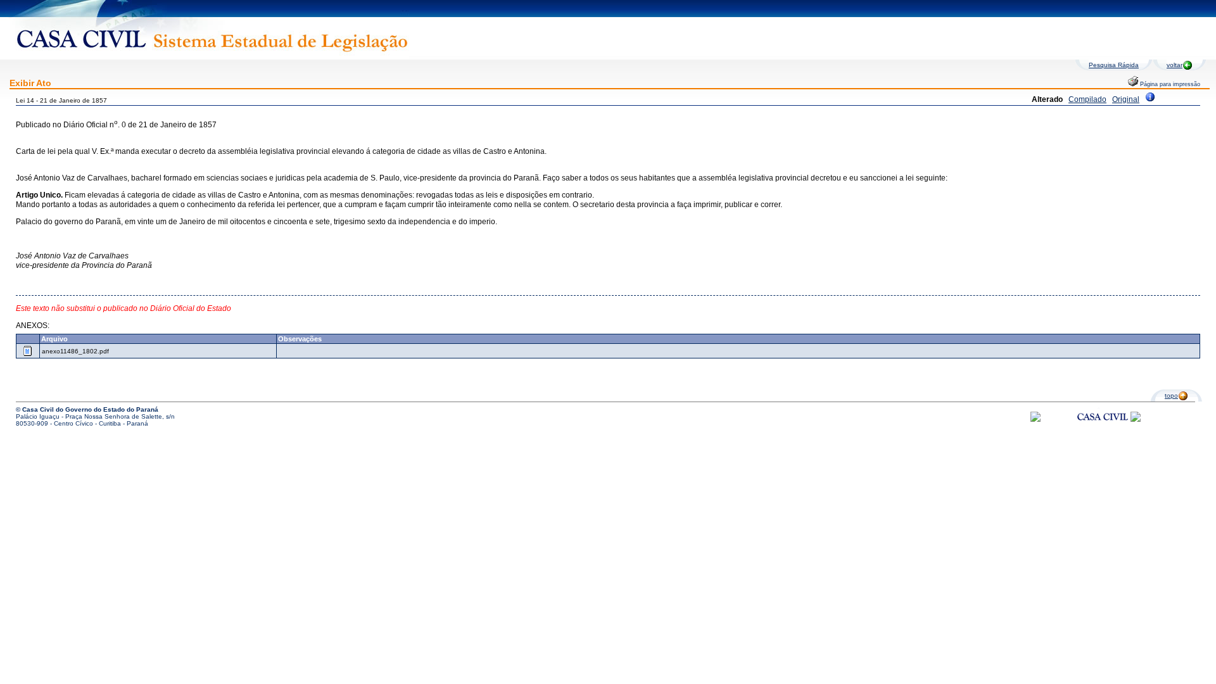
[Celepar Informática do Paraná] (1035, 419)
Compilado (1087, 99)
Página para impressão (1169, 84)
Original (1125, 99)
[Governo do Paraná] (1135, 419)
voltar (1174, 64)
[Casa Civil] (1102, 428)
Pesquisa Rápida (1114, 64)
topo (1171, 395)
